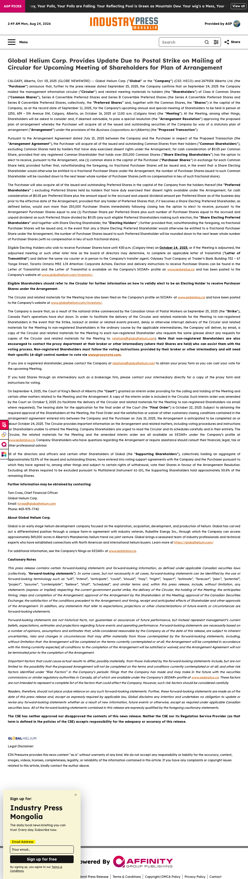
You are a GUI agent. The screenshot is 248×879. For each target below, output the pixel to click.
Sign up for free (42, 859)
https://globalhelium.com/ (194, 542)
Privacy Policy (194, 877)
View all (238, 6)
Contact (215, 877)
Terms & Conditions (127, 877)
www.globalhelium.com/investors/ (67, 275)
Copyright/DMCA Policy (162, 877)
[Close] (76, 795)
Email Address (22, 842)
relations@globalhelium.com (133, 338)
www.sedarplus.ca (181, 269)
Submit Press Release (92, 877)
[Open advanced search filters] (216, 42)
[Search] (206, 42)
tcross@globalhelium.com (36, 504)
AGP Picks (12, 6)
